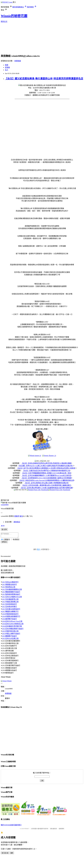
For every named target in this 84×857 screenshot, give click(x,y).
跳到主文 (4, 21)
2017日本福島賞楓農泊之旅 (12, 589)
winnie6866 (5, 504)
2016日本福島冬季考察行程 (12, 626)
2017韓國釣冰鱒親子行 (10, 611)
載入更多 (4, 529)
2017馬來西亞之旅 (8, 587)
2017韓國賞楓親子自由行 (11, 592)
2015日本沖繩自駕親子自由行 (12, 629)
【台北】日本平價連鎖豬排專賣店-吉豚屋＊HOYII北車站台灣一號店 (46, 473)
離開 (11, 853)
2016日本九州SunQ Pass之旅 (12, 621)
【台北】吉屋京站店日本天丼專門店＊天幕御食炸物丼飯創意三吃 (46, 470)
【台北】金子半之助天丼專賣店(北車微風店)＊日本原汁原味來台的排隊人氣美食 (46, 468)
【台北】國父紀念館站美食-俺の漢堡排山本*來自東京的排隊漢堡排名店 (44, 78)
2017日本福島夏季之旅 (10, 599)
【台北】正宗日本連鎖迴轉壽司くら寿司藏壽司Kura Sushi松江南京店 (46, 475)
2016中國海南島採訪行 (10, 614)
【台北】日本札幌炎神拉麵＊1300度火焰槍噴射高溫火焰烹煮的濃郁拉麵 (46, 488)
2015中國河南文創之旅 (10, 631)
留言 (21, 516)
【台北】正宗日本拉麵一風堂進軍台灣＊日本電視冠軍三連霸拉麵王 (46, 485)
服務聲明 (61, 828)
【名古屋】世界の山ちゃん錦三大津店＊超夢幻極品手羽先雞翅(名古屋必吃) (46, 466)
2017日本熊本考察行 (9, 606)
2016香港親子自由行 (9, 619)
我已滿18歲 (5, 853)
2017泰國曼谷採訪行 (9, 584)
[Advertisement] (42, 39)
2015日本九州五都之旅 (10, 638)
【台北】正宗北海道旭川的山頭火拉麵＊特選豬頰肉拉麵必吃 (46, 483)
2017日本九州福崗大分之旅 (12, 597)
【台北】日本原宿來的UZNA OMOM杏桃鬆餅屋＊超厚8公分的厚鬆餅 (46, 478)
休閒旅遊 (17, 61)
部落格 (7, 67)
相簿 (6, 65)
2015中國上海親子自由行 (11, 633)
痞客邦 (16, 516)
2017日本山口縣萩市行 (10, 582)
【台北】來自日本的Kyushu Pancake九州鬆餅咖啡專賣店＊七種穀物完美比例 (46, 480)
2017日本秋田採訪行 (9, 604)
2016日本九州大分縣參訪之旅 (12, 624)
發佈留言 (4, 542)
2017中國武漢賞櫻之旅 (10, 602)
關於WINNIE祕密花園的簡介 (11, 825)
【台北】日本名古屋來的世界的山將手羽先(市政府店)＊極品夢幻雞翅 (46, 463)
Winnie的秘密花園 (14, 16)
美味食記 (17, 522)
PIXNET (26, 828)
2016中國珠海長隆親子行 (11, 616)
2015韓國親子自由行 (9, 636)
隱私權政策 (53, 828)
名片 (6, 70)
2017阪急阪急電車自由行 (11, 594)
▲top (3, 525)
